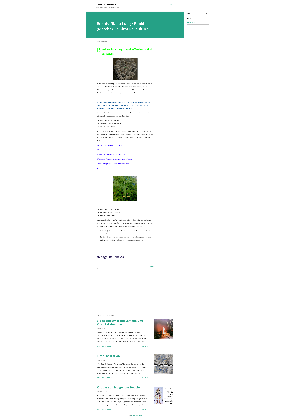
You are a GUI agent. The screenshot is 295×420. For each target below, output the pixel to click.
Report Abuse (191, 22)
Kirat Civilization (108, 356)
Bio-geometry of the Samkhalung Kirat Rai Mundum (120, 322)
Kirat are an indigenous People (118, 387)
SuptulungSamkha (106, 4)
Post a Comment (107, 346)
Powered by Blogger (136, 415)
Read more (145, 346)
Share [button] (163, 48)
